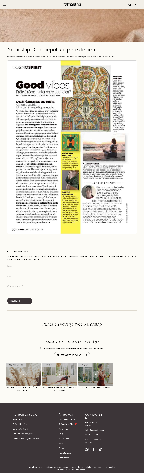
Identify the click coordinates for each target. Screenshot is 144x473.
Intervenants (65, 438)
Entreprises (64, 457)
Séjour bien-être (20, 424)
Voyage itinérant (20, 429)
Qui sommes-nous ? (67, 419)
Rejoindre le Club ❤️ (68, 424)
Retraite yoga (19, 419)
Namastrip (61, 470)
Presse (62, 448)
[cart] (140, 4)
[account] (135, 5)
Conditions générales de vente (56, 467)
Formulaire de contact (91, 423)
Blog (61, 443)
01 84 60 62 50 (91, 434)
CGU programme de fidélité (104, 467)
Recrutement (65, 453)
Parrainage (63, 429)
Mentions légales (35, 467)
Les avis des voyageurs (23, 433)
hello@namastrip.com (94, 430)
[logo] (72, 4)
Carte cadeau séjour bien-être (26, 438)
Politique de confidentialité (81, 467)
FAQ (61, 433)
